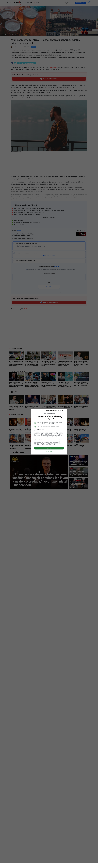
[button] (49, 430)
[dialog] (49, 432)
